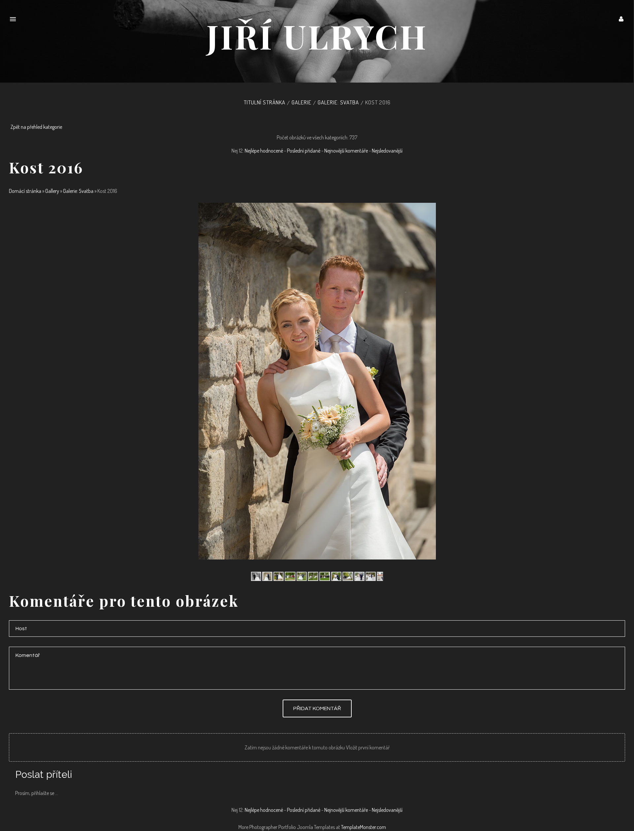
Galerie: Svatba (338, 102)
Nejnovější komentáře (346, 150)
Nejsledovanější (387, 150)
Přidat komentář (317, 708)
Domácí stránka (25, 191)
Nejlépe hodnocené (264, 150)
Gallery (52, 191)
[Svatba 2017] (256, 575)
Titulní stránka (264, 102)
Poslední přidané (303, 150)
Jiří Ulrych (317, 36)
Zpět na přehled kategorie (36, 127)
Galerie (301, 102)
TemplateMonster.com (363, 827)
